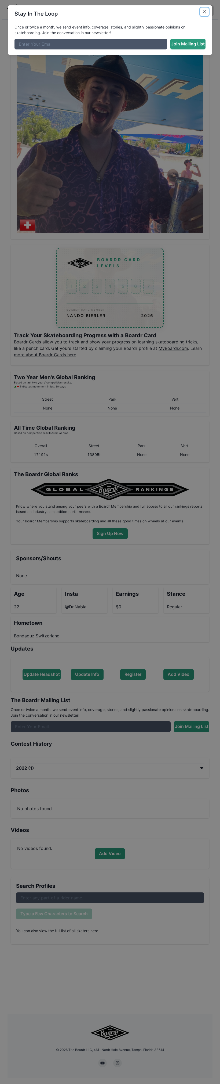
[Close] (204, 12)
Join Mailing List (188, 43)
